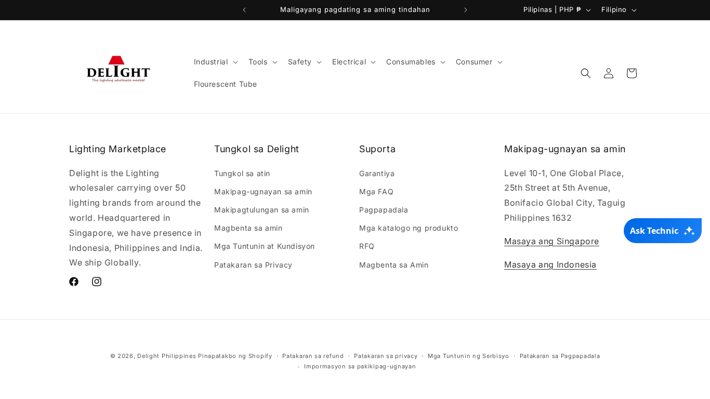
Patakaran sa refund (313, 356)
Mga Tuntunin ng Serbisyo (468, 356)
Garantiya (377, 173)
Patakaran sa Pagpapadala (560, 356)
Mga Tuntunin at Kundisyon (264, 246)
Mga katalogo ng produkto (408, 227)
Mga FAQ (376, 191)
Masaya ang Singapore (551, 241)
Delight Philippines (166, 356)
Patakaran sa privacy (385, 356)
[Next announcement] (465, 10)
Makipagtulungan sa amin (261, 209)
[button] (215, 62)
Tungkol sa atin (242, 173)
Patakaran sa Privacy (253, 264)
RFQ (367, 246)
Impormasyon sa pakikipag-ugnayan (360, 366)
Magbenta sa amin (248, 227)
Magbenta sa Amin (394, 264)
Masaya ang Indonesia (550, 264)
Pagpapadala (384, 209)
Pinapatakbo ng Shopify (235, 356)
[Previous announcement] (244, 10)
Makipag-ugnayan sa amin (263, 191)
